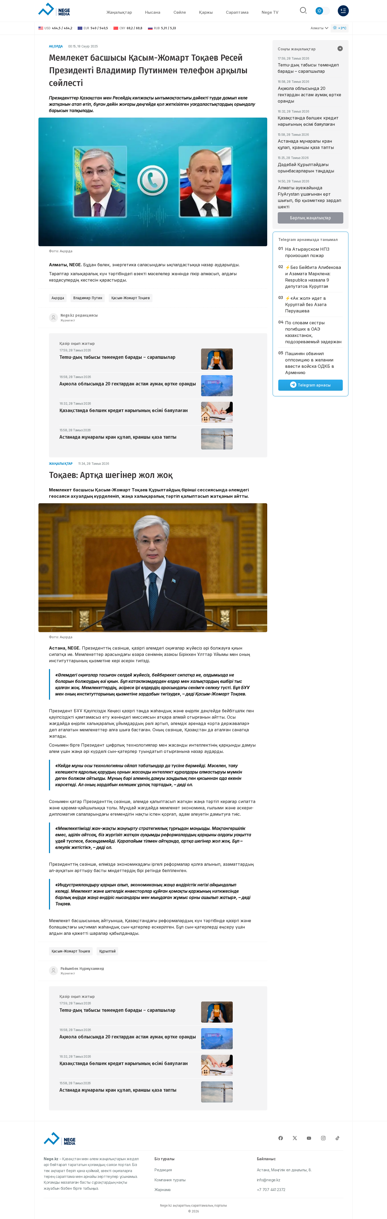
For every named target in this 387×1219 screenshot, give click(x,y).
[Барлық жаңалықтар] (340, 49)
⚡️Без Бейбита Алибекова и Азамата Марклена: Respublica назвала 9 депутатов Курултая (313, 277)
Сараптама (237, 12)
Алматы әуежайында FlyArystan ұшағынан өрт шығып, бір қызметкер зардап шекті (309, 197)
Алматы (317, 28)
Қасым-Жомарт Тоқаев (130, 298)
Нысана (152, 12)
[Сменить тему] (322, 11)
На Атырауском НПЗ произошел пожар (307, 252)
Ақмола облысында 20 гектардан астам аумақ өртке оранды (309, 95)
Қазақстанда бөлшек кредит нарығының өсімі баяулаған (308, 121)
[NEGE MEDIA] (54, 9)
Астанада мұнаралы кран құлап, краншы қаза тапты (306, 144)
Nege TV (270, 12)
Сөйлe (179, 12)
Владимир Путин (87, 298)
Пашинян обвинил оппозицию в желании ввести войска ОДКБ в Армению (309, 363)
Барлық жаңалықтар (310, 217)
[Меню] (343, 10)
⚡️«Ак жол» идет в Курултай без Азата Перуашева (305, 304)
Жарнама (163, 1189)
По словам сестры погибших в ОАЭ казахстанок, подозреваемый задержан (313, 332)
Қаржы (206, 12)
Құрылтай (107, 951)
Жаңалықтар (119, 12)
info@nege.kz (268, 1180)
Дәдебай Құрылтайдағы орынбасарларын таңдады (306, 167)
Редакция (163, 1170)
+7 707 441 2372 (271, 1189)
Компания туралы (170, 1180)
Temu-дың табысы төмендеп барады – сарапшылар (308, 68)
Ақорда (56, 46)
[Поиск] (303, 10)
